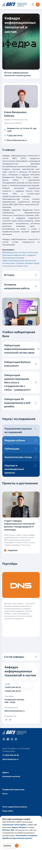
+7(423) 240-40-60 (13, 691)
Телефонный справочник (13, 789)
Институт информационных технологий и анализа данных (17, 74)
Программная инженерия (13, 258)
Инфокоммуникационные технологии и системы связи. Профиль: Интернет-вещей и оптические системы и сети (20, 263)
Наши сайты (7, 811)
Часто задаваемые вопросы (14, 807)
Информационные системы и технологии (20, 252)
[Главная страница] (8, 732)
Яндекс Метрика (19, 827)
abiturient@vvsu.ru (10, 759)
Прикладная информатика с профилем (19, 255)
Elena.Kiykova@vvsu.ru (15, 711)
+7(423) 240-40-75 (13, 687)
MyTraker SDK (8, 830)
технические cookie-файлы (14, 824)
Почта (5, 793)
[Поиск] (33, 4)
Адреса (5, 772)
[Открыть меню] (38, 4)
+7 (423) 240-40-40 (10, 755)
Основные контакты (11, 776)
